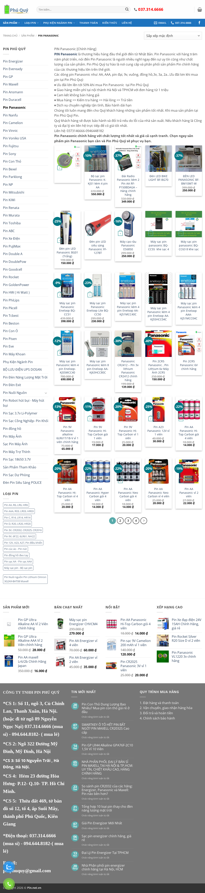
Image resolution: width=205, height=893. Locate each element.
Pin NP (8, 184)
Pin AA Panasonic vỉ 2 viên (188, 492)
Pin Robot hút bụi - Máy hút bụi (23, 403)
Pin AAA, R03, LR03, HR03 (19, 511)
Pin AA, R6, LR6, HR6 (16, 505)
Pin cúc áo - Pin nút (15, 549)
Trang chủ (10, 35)
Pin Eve (8, 346)
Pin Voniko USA (14, 138)
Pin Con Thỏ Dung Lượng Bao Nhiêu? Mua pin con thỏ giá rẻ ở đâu (106, 708)
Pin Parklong (12, 177)
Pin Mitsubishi (13, 192)
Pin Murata (11, 215)
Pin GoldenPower (16, 285)
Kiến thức (109, 23)
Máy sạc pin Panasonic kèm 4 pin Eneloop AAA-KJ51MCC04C (189, 311)
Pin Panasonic (14, 107)
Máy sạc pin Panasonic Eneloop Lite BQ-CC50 (98, 308)
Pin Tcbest (11, 315)
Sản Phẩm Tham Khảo (19, 467)
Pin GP (8, 76)
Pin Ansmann (13, 92)
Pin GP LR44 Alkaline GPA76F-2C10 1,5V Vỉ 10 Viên (107, 747)
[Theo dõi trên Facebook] (199, 23)
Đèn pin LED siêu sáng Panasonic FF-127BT (98, 247)
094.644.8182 (25, 734)
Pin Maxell (10, 84)
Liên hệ (127, 23)
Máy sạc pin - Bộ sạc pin (18, 568)
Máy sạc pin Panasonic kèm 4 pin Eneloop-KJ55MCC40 (67, 367)
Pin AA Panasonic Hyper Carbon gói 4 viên (97, 494)
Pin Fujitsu (11, 146)
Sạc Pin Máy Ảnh (15, 444)
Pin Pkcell (10, 308)
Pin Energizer (13, 61)
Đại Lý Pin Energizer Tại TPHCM (105, 853)
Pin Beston (11, 323)
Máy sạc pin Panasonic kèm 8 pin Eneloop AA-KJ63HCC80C (97, 367)
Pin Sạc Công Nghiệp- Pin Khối (25, 421)
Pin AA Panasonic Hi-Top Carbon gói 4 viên (189, 432)
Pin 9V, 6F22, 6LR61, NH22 (19, 536)
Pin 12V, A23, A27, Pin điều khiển (23, 542)
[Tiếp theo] (143, 520)
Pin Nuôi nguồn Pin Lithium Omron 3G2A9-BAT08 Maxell (25, 579)
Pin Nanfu (10, 115)
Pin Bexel (10, 169)
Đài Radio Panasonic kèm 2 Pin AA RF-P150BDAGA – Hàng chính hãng (128, 185)
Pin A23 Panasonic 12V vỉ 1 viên (158, 430)
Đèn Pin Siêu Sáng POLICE (22, 482)
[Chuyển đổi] (45, 392)
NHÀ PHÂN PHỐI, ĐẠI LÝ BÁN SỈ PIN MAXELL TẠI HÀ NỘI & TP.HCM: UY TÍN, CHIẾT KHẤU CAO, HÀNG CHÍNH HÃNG (107, 767)
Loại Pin (30, 23)
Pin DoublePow (14, 261)
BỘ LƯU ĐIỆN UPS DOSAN (22, 369)
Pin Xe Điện (11, 238)
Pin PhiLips (11, 300)
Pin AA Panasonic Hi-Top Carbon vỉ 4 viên (67, 494)
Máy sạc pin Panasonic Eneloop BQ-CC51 (67, 308)
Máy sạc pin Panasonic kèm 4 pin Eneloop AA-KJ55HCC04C (158, 313)
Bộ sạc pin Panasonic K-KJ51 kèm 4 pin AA (98, 181)
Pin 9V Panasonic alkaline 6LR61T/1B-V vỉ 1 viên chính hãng (67, 434)
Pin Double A (12, 254)
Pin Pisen (10, 339)
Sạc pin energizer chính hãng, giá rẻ (106, 838)
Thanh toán (88, 23)
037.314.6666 (38, 726)
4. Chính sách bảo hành (157, 718)
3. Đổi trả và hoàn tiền (156, 713)
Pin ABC (9, 231)
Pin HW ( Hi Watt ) (16, 292)
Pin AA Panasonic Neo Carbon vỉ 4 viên (158, 492)
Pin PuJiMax (11, 246)
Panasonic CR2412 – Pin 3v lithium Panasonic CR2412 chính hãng (128, 371)
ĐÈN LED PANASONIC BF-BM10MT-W (188, 179)
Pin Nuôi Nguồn (15, 392)
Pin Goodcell (12, 269)
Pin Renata (11, 208)
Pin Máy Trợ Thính (16, 452)
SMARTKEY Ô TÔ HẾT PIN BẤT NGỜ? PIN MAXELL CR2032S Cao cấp (105, 728)
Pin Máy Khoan (14, 354)
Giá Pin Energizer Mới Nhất (102, 823)
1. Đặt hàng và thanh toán (159, 703)
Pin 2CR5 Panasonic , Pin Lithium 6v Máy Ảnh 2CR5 (158, 367)
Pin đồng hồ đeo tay (16, 555)
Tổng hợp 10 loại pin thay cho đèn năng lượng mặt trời (107, 808)
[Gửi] (127, 9)
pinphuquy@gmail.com (27, 870)
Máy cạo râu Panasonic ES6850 (128, 245)
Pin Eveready (12, 69)
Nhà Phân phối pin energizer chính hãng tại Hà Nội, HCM (103, 867)
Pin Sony (9, 154)
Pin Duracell (12, 99)
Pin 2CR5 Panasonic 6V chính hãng (189, 365)
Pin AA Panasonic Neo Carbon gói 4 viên (128, 494)
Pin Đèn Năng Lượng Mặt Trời (25, 377)
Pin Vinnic (10, 130)
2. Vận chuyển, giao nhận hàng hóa (166, 708)
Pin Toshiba (12, 223)
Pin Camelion (13, 123)
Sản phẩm (10, 23)
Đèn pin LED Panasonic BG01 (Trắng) (67, 252)
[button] (199, 9)
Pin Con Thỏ (12, 161)
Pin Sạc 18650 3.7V (17, 459)
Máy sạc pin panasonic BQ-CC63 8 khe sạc (189, 245)
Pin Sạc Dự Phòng (16, 475)
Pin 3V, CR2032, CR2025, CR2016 (23, 530)
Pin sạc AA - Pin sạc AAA (18, 561)
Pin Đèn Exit (12, 385)
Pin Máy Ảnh (12, 436)
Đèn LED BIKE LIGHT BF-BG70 (158, 178)
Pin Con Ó (10, 331)
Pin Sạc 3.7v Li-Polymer (20, 413)
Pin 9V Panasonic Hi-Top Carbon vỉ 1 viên (128, 432)
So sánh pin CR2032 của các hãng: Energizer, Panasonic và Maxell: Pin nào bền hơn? (107, 790)
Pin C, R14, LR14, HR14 (17, 517)
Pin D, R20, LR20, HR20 (17, 523)
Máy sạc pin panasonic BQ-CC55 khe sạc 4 (158, 245)
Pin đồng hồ (12, 428)
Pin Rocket (11, 277)
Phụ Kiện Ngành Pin (57, 23)
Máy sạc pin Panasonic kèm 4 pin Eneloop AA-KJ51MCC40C (128, 308)
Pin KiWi (9, 200)
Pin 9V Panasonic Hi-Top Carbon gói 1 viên (97, 432)
